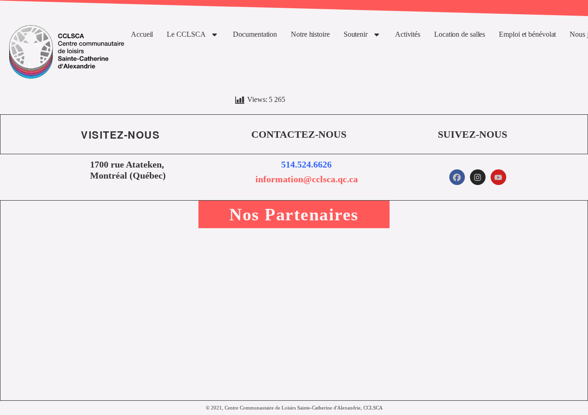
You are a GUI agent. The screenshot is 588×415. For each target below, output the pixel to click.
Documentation (255, 34)
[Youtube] (498, 177)
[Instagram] (478, 177)
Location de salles (459, 34)
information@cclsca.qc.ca (306, 179)
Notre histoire (310, 34)
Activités (407, 34)
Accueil (142, 34)
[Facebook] (457, 177)
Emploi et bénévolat (527, 34)
